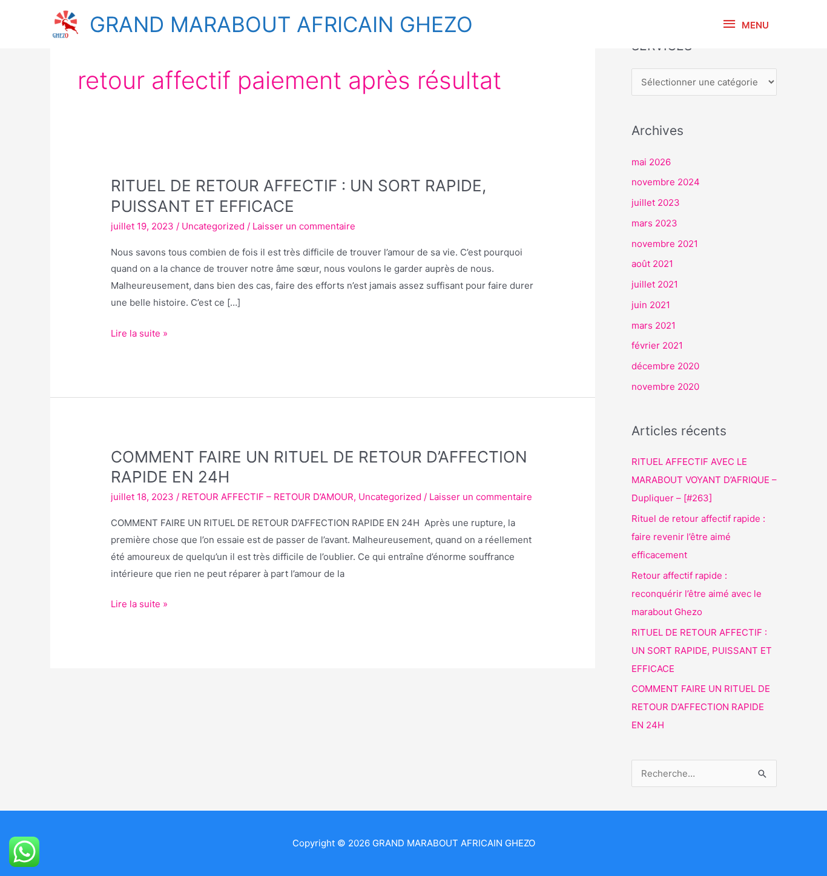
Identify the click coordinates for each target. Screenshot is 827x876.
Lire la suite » (139, 333)
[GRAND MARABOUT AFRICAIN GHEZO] (65, 24)
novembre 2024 (665, 182)
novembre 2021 (664, 243)
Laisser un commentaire (303, 226)
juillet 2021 (654, 284)
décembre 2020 (665, 366)
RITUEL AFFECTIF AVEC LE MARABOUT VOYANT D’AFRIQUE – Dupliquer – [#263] (704, 480)
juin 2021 (650, 305)
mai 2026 (651, 162)
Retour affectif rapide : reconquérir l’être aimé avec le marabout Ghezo (696, 593)
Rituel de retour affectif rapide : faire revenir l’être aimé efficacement (698, 537)
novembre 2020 (665, 386)
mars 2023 (654, 223)
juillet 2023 (655, 202)
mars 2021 (653, 325)
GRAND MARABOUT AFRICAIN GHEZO (281, 24)
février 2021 (657, 345)
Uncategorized (213, 226)
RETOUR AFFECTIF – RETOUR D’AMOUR (268, 496)
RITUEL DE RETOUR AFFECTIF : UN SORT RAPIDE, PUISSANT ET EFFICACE (701, 650)
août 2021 (652, 263)
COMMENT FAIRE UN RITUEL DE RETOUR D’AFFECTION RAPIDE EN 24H (700, 707)
